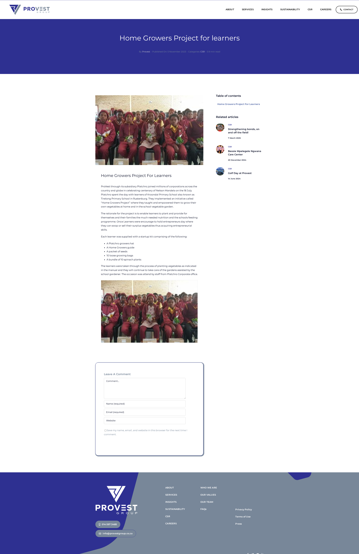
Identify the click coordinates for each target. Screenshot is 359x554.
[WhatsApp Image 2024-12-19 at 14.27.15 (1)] (220, 146)
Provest (146, 51)
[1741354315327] (220, 124)
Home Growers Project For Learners (238, 104)
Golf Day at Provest (240, 173)
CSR (202, 51)
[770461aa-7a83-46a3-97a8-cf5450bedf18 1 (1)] (220, 168)
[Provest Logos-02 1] (116, 486)
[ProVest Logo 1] (29, 5)
